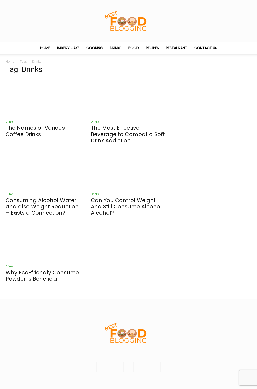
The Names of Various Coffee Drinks (35, 131)
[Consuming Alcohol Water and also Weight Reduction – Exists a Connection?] (43, 169)
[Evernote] (101, 367)
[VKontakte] (142, 367)
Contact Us (205, 47)
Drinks (115, 47)
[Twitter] (128, 367)
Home (45, 47)
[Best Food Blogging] (128, 21)
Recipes (152, 47)
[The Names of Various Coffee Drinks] (43, 97)
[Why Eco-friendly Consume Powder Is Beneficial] (43, 242)
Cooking (94, 47)
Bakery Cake (68, 47)
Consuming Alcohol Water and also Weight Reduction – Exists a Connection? (42, 206)
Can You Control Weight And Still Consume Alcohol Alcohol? (126, 206)
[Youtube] (156, 367)
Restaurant (176, 47)
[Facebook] (115, 367)
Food (133, 47)
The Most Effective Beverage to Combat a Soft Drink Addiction (128, 134)
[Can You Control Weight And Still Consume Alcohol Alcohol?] (128, 169)
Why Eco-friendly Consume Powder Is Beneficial (42, 275)
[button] (245, 48)
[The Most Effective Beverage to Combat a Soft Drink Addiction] (128, 97)
